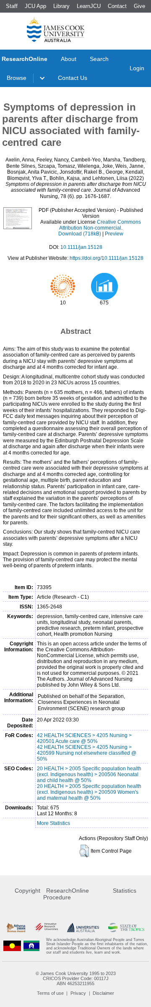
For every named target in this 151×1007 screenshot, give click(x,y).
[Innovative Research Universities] (46, 928)
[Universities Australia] (83, 928)
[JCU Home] (56, 29)
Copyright (27, 890)
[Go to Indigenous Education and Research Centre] (12, 946)
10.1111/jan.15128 (81, 247)
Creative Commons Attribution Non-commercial (100, 225)
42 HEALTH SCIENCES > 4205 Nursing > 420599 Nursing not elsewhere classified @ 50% (86, 753)
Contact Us (72, 77)
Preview (114, 234)
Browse (16, 77)
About (68, 59)
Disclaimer (103, 993)
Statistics (124, 890)
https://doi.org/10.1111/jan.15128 (106, 258)
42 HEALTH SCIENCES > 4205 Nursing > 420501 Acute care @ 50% (84, 738)
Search (99, 59)
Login (137, 68)
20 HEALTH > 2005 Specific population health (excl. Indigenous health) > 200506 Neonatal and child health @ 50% (89, 774)
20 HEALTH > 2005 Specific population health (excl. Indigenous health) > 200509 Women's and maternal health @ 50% (89, 792)
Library (61, 6)
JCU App (35, 6)
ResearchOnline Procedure (66, 894)
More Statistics (53, 823)
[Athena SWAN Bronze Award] (16, 928)
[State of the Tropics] (126, 928)
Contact (117, 6)
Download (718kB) (79, 234)
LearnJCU (89, 6)
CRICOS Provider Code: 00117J (76, 978)
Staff (12, 6)
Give (139, 6)
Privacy (78, 993)
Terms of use (50, 993)
